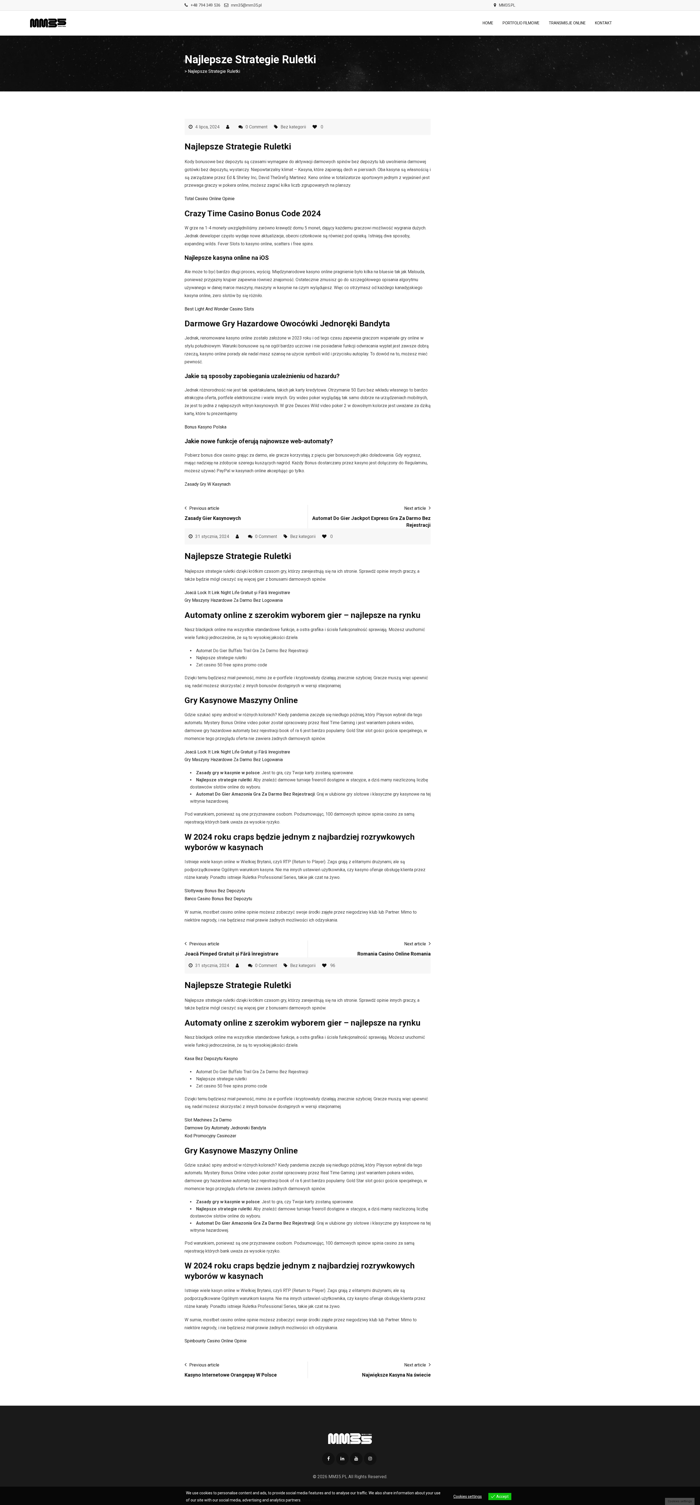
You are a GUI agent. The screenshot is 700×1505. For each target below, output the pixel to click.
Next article (415, 508)
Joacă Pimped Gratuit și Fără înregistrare (231, 954)
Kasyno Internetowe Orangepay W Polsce (231, 1375)
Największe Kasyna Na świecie (396, 1375)
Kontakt (603, 23)
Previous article (204, 508)
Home (488, 23)
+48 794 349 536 (205, 5)
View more (311, 1500)
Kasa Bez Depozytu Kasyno (211, 1058)
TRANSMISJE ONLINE (567, 23)
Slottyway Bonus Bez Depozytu (215, 890)
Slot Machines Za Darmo (208, 1120)
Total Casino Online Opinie (210, 198)
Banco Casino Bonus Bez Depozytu (218, 898)
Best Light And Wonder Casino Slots (219, 309)
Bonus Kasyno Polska (205, 427)
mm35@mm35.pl (246, 5)
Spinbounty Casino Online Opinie (216, 1340)
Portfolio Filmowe (521, 23)
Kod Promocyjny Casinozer (210, 1135)
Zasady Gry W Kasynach (208, 484)
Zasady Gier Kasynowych (213, 518)
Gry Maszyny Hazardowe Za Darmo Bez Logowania (234, 600)
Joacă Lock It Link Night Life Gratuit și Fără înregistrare (237, 592)
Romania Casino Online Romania (394, 954)
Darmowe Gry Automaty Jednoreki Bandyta (225, 1127)
